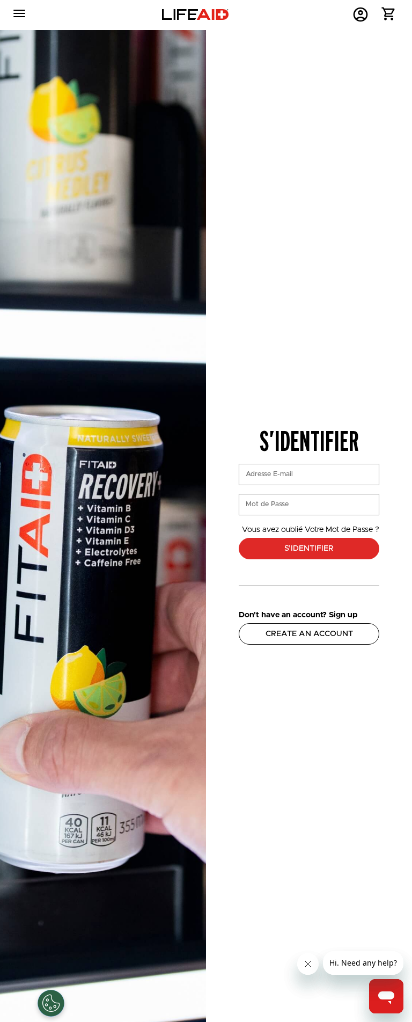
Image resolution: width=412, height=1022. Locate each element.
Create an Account (309, 634)
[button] (388, 16)
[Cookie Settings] (51, 1003)
